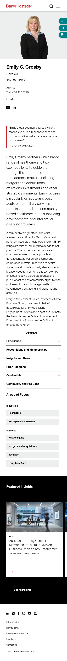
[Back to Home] (19, 6)
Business (13, 455)
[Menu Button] (58, 6)
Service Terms (12, 628)
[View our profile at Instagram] (23, 613)
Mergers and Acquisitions (22, 446)
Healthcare (14, 413)
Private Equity (16, 438)
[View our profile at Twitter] (13, 613)
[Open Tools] (61, 34)
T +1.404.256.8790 (17, 92)
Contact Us (11, 645)
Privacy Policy (12, 622)
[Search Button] (51, 6)
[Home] (61, 21)
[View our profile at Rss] (35, 613)
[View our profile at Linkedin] (7, 613)
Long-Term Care (17, 463)
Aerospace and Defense (21, 421)
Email (9, 99)
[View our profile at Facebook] (19, 613)
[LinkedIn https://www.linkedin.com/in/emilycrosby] (14, 107)
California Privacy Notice (17, 633)
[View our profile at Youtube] (29, 613)
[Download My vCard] (8, 107)
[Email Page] (61, 27)
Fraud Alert (11, 639)
